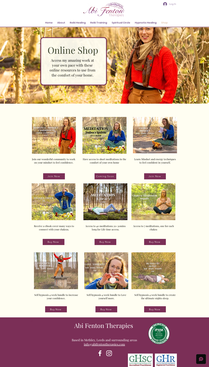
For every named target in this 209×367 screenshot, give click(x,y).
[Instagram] (109, 353)
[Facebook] (100, 353)
